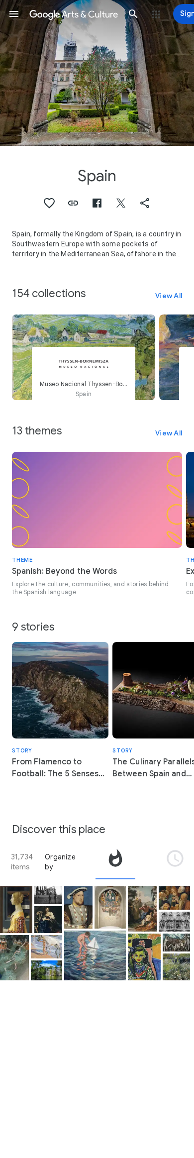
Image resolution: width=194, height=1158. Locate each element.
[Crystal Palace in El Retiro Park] (46, 970)
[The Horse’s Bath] (46, 946)
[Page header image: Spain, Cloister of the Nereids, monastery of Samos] (97, 73)
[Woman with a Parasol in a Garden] (176, 966)
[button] (14, 14)
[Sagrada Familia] (48, 895)
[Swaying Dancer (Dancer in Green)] (14, 957)
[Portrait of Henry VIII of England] (78, 907)
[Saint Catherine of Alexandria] (48, 919)
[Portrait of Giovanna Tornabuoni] (16, 909)
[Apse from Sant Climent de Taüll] (110, 907)
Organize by (60, 861)
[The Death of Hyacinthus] (142, 909)
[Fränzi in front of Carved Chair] (144, 957)
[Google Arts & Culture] (73, 14)
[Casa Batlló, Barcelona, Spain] (174, 922)
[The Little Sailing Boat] (95, 955)
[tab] (115, 861)
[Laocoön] (176, 942)
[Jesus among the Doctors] (174, 898)
